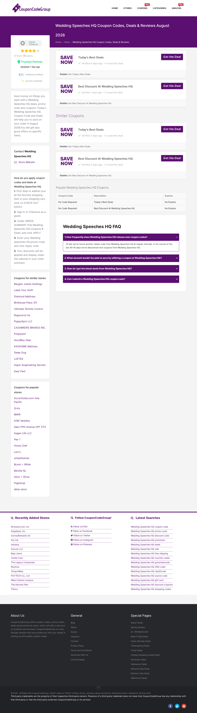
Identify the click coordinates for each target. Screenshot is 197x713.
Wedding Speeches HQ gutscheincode (150, 562)
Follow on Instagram (83, 540)
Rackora (15, 566)
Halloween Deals (139, 664)
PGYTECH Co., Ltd (20, 575)
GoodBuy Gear (22, 340)
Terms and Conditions (81, 650)
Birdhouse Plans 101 (25, 302)
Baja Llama (16, 553)
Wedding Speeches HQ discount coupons (152, 584)
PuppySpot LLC (23, 321)
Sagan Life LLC (23, 433)
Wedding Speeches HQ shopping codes (151, 589)
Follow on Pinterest (82, 544)
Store (67, 42)
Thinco (14, 589)
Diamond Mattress (24, 296)
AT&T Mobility (22, 420)
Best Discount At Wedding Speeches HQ (105, 86)
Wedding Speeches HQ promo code (149, 531)
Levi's (17, 451)
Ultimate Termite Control (28, 308)
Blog (73, 622)
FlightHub (19, 483)
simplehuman (21, 458)
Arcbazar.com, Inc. (20, 526)
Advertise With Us (79, 655)
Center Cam (17, 558)
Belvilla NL (20, 470)
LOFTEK (18, 358)
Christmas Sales (138, 659)
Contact (74, 641)
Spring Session (138, 627)
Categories (159, 8)
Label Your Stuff (23, 290)
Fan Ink (14, 540)
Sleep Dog (20, 352)
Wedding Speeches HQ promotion (148, 540)
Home (115, 8)
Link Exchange (78, 659)
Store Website (26, 162)
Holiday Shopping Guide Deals (145, 655)
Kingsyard (20, 333)
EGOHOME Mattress (26, 346)
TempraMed (17, 571)
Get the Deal (172, 56)
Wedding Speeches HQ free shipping (149, 553)
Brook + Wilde (22, 464)
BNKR (17, 414)
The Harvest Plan (19, 584)
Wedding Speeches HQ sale (145, 549)
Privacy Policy (77, 645)
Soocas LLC (17, 549)
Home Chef (20, 445)
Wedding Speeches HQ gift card (147, 580)
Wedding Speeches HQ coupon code (149, 526)
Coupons (143, 7)
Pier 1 (17, 439)
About (74, 627)
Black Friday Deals (139, 636)
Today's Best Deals (91, 57)
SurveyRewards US (20, 535)
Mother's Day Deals (140, 673)
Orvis (17, 408)
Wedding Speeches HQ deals (145, 544)
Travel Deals (136, 650)
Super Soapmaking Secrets (30, 364)
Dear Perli (19, 371)
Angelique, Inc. (18, 531)
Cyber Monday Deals (141, 641)
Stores (127, 8)
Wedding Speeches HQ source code (149, 575)
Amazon (177, 7)
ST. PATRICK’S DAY (140, 632)
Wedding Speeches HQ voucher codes (150, 558)
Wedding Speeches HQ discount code (150, 535)
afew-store (20, 489)
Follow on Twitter (81, 535)
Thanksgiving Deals (140, 645)
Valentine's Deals (139, 678)
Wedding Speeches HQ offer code (148, 566)
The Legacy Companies (23, 562)
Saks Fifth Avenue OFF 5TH (30, 426)
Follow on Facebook (82, 531)
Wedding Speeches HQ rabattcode (148, 571)
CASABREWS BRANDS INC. (30, 327)
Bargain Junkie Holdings (28, 284)
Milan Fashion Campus (22, 580)
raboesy (15, 544)
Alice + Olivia (21, 476)
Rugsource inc (22, 315)
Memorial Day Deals (140, 669)
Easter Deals (137, 622)
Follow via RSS (80, 526)
